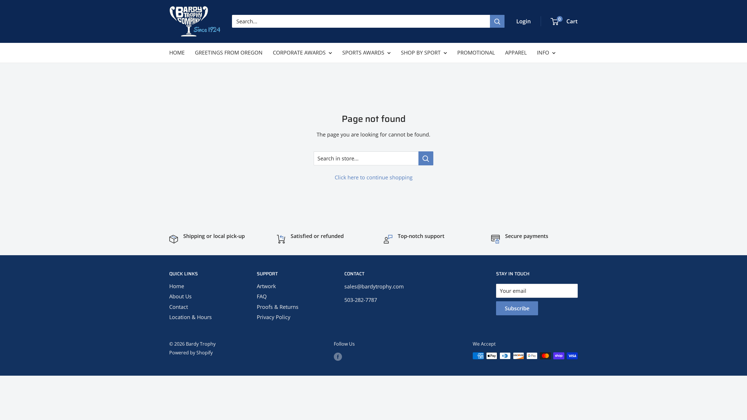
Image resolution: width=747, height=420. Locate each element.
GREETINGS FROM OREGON (229, 52)
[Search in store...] (425, 158)
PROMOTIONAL (476, 52)
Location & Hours (190, 317)
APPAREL (516, 52)
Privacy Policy (273, 317)
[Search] (497, 21)
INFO (543, 52)
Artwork (266, 286)
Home (176, 286)
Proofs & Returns (278, 306)
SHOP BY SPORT (421, 52)
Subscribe (517, 308)
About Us (180, 296)
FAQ (262, 296)
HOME (177, 52)
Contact (178, 306)
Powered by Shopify (191, 352)
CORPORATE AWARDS (299, 52)
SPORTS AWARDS (363, 52)
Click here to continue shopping (374, 177)
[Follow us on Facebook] (338, 356)
